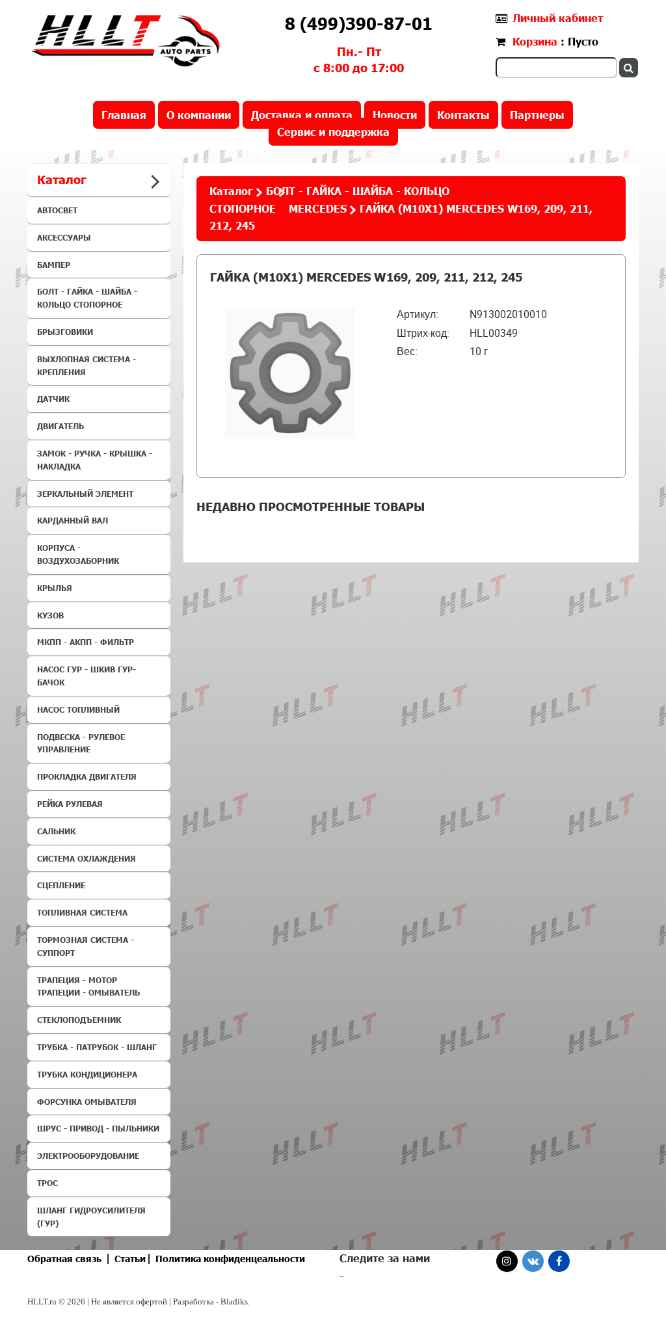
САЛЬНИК (56, 831)
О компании (198, 115)
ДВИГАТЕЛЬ (60, 425)
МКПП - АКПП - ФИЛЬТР (85, 641)
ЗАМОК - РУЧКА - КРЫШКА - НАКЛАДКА (94, 460)
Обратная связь (64, 1258)
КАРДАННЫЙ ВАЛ (72, 520)
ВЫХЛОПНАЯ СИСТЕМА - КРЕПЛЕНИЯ (86, 365)
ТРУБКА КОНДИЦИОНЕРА (87, 1074)
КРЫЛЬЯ (54, 587)
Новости (395, 115)
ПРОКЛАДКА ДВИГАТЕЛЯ (87, 776)
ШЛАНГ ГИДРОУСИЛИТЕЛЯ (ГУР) (91, 1217)
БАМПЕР (53, 264)
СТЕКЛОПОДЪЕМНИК (79, 1019)
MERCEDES (318, 208)
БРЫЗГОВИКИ (65, 331)
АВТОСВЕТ (57, 210)
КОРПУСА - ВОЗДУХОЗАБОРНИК (78, 554)
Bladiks (234, 1301)
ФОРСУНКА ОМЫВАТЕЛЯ (87, 1101)
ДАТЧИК (53, 398)
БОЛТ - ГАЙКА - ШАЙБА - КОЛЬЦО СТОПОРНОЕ (87, 298)
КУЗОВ (50, 615)
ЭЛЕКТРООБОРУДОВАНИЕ (88, 1155)
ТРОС (47, 1182)
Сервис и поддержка (333, 132)
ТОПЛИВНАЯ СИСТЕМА (82, 912)
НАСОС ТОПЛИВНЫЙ (78, 709)
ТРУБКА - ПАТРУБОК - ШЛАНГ (97, 1046)
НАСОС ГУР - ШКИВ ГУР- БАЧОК (86, 676)
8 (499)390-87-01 (359, 23)
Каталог (231, 191)
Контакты (463, 115)
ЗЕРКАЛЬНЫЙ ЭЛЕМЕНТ (85, 493)
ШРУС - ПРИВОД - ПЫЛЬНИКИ (98, 1128)
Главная (123, 115)
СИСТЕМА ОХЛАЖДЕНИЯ (86, 858)
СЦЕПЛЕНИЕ (61, 885)
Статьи (130, 1258)
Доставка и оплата (302, 115)
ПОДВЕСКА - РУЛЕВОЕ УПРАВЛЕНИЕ (81, 743)
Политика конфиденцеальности (230, 1258)
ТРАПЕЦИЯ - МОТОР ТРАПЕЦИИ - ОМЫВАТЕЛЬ (88, 986)
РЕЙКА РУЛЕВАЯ (70, 803)
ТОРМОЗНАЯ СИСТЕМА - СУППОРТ (85, 946)
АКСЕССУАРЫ (64, 237)
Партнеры (537, 115)
